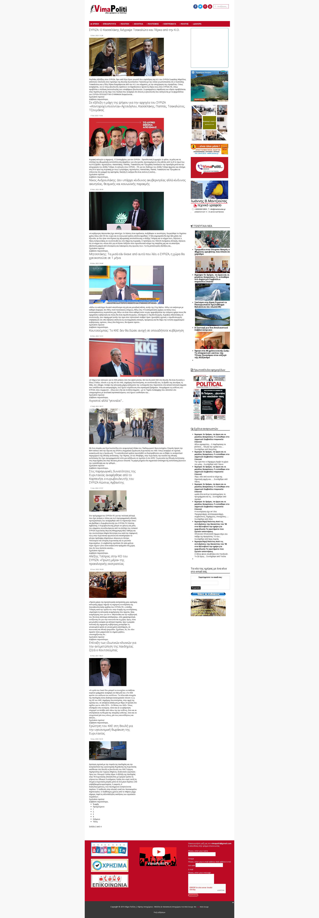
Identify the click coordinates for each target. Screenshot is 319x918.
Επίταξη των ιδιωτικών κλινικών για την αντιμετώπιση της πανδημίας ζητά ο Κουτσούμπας (112, 646)
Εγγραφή (196, 588)
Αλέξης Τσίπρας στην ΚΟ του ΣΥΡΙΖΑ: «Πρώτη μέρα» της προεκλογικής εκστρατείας (108, 560)
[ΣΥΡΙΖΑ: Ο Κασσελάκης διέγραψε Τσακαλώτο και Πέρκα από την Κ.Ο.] (126, 58)
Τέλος (95, 821)
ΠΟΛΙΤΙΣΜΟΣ (153, 24)
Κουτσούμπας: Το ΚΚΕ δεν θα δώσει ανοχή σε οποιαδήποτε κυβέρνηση (136, 330)
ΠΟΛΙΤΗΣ (184, 24)
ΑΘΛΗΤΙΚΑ (138, 24)
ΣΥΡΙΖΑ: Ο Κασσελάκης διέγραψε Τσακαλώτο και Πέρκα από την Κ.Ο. (134, 30)
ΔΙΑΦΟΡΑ (197, 24)
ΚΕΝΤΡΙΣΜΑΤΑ (169, 24)
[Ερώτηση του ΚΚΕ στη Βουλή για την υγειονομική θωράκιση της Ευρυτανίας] (107, 750)
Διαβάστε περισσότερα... (99, 99)
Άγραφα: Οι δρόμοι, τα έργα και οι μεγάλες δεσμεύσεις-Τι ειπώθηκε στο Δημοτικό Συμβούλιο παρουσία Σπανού (212, 438)
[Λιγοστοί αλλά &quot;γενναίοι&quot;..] (126, 426)
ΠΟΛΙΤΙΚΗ (124, 24)
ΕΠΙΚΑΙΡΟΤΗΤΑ (109, 24)
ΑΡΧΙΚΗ (95, 24)
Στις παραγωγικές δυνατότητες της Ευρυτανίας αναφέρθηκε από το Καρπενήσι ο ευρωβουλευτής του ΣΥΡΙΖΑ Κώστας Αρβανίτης (112, 476)
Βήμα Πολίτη (130, 907)
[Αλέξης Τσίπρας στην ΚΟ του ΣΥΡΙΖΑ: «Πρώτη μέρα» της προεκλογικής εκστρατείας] (107, 584)
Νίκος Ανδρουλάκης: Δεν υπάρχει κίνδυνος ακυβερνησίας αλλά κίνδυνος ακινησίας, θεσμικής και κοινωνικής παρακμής (137, 182)
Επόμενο (96, 819)
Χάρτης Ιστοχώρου (145, 907)
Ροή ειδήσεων (159, 912)
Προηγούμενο (98, 806)
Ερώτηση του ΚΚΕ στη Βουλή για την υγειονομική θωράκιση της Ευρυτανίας (111, 729)
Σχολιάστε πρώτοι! (96, 97)
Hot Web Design (187, 907)
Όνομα (191, 858)
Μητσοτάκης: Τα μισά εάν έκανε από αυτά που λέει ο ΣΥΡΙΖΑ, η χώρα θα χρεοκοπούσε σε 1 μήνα (137, 256)
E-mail (190, 869)
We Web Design (201, 907)
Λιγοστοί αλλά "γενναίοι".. (106, 400)
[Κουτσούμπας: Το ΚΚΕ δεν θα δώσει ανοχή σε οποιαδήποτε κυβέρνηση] (126, 359)
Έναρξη (96, 804)
